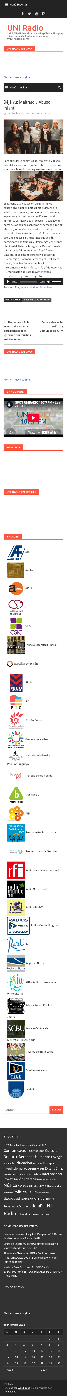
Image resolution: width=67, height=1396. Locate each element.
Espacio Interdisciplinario (41, 645)
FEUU (28, 682)
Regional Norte (34, 963)
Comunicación (16, 1150)
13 (33, 1351)
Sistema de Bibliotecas (39, 1051)
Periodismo (8, 1192)
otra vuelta (55, 1186)
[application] (33, 281)
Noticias (34, 1186)
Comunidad (36, 1151)
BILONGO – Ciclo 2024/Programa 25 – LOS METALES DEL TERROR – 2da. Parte (33, 1271)
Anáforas (30, 570)
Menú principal (19, 87)
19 (24, 1357)
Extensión (31, 663)
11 (16, 1351)
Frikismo (15, 1174)
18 (16, 1357)
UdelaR (29, 1089)
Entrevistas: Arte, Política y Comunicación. (51, 326)
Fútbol (23, 1174)
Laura (7, 1243)
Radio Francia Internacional (42, 870)
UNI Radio (25, 27)
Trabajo (23, 1206)
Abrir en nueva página (17, 77)
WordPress (24, 1387)
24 (7, 1363)
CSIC (28, 626)
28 (42, 1363)
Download (46, 287)
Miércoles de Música (48, 1179)
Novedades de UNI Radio (37, 299)
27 (33, 1363)
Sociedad (12, 1198)
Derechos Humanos (35, 1156)
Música (10, 1185)
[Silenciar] (49, 281)
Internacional (52, 1174)
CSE (27, 607)
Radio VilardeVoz (35, 907)
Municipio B (32, 794)
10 (7, 1351)
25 (16, 1363)
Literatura (31, 1179)
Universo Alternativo (40, 1214)
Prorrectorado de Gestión (41, 851)
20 (33, 1357)
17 (7, 1357)
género (29, 1174)
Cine (43, 1145)
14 (42, 1351)
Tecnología (11, 1206)
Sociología (27, 1199)
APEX (28, 588)
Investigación (13, 1179)
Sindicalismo (43, 1192)
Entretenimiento (36, 1168)
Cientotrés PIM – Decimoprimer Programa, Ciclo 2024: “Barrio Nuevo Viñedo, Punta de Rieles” (30, 1257)
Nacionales (24, 1186)
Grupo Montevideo (36, 739)
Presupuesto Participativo (41, 832)
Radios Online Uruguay (44, 925)
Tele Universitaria (36, 1070)
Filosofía (7, 1174)
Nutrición (44, 1186)
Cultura (51, 1150)
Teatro (50, 1199)
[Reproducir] (8, 281)
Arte (7, 1145)
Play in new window (26, 287)
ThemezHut (10, 1391)
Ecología (56, 1157)
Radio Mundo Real (36, 889)
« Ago (9, 1369)
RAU (28, 944)
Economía (9, 1163)
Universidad (24, 1214)
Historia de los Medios (38, 775)
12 (24, 1351)
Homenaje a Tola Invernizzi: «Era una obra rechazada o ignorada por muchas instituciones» (17, 330)
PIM (27, 813)
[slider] (57, 281)
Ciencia (36, 1145)
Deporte (11, 1156)
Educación (23, 1162)
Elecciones (38, 1163)
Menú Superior (18, 4)
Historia (37, 1174)
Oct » (44, 1369)
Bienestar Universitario (21, 1145)
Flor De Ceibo (33, 720)
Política (20, 1192)
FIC (27, 701)
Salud (32, 1192)
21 (42, 1357)
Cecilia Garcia (42, 113)
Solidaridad (39, 1199)
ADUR (28, 552)
